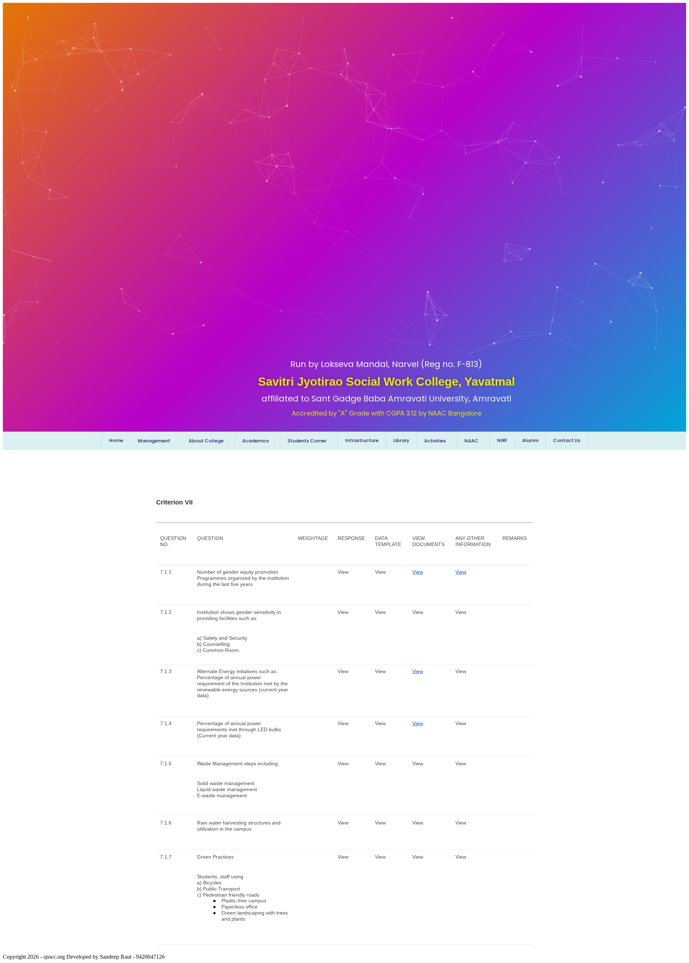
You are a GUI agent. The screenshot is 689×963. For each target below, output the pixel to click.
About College (206, 440)
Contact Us (566, 440)
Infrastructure (362, 440)
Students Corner (307, 440)
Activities (435, 440)
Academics (255, 440)
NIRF (502, 440)
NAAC (471, 440)
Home (116, 440)
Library (401, 440)
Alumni (530, 440)
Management (154, 440)
